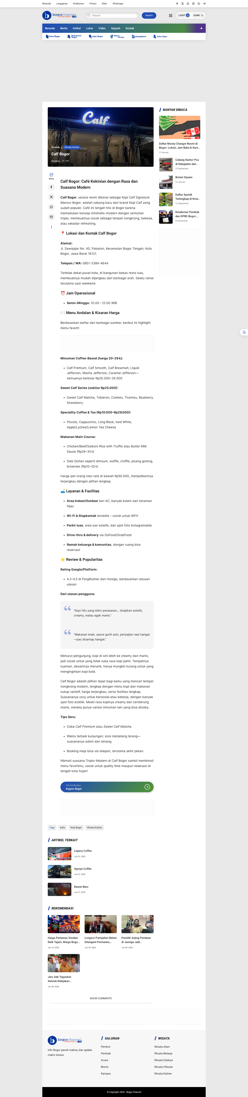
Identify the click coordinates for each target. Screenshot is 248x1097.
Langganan (62, 3)
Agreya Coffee (83, 868)
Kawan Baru (81, 886)
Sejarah (115, 28)
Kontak (130, 28)
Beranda (46, 3)
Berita (63, 28)
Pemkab (106, 1053)
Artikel (77, 28)
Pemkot (105, 1046)
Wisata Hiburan (163, 1067)
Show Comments (101, 998)
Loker (89, 28)
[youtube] (199, 3)
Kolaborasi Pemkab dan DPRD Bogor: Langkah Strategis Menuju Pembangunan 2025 (187, 214)
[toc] (244, 332)
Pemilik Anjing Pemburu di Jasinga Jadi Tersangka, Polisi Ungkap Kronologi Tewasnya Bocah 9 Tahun (137, 940)
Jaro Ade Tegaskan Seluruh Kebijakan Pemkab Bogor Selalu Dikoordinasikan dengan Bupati (62, 979)
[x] (182, 3)
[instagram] (193, 3)
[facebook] (177, 3)
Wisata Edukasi (163, 1060)
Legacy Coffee (83, 850)
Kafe (62, 827)
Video (102, 28)
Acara (104, 1060)
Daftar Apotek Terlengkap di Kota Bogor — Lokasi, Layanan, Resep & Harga (186, 197)
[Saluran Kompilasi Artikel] (141, 36)
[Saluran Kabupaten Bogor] (76, 36)
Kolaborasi (78, 3)
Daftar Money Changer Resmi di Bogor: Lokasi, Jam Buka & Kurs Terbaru (178, 146)
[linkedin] (153, 545)
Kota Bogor (76, 827)
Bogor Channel (133, 1092)
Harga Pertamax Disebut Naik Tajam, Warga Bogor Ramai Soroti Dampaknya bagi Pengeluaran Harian (63, 940)
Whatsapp (118, 3)
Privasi (93, 3)
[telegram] (204, 3)
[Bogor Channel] (59, 15)
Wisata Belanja (163, 1053)
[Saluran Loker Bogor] (98, 36)
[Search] (171, 15)
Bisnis (104, 1067)
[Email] (51, 217)
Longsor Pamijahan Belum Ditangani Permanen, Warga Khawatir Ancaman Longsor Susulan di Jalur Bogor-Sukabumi (101, 940)
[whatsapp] (188, 3)
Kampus (106, 1073)
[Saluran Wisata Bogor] (162, 36)
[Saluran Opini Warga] (119, 36)
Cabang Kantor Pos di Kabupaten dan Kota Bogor (187, 162)
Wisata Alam (162, 1046)
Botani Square (183, 177)
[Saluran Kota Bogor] (55, 36)
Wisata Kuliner (71, 147)
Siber (104, 3)
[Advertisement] (124, 71)
